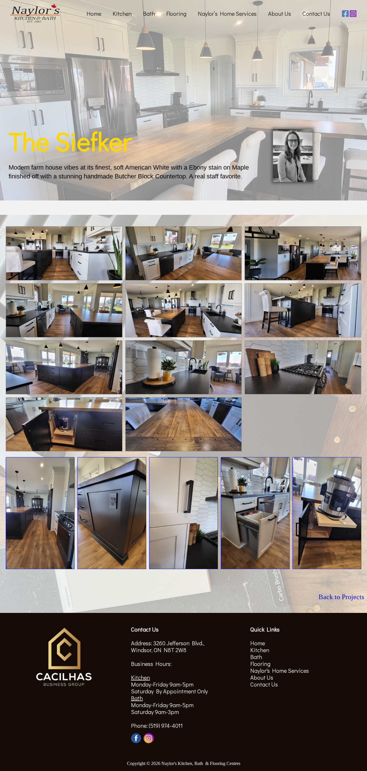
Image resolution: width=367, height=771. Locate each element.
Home (94, 13)
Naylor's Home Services (279, 670)
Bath (149, 13)
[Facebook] (345, 13)
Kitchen (122, 13)
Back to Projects (341, 597)
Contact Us (316, 13)
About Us (279, 13)
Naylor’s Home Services (227, 13)
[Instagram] (353, 13)
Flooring (176, 13)
